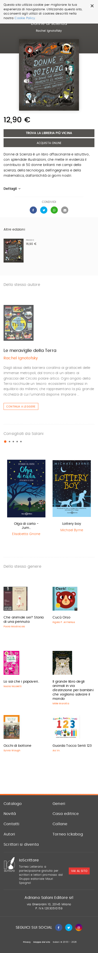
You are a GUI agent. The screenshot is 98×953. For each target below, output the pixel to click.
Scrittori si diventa (21, 844)
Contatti (12, 824)
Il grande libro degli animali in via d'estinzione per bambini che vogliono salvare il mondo (73, 690)
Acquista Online (49, 143)
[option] (26, 499)
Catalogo (13, 804)
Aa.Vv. (56, 750)
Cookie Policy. (25, 18)
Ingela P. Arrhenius (64, 622)
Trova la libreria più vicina (49, 133)
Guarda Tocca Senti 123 (72, 745)
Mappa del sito (41, 942)
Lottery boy (71, 523)
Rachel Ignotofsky (49, 30)
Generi (59, 804)
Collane (60, 824)
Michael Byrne (71, 530)
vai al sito (79, 871)
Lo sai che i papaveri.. (21, 681)
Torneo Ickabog (68, 834)
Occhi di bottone (17, 745)
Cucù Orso (61, 617)
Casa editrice (66, 814)
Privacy (27, 942)
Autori (9, 834)
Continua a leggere (21, 406)
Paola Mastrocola (14, 626)
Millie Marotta (61, 703)
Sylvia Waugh (12, 750)
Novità (10, 814)
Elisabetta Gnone (26, 534)
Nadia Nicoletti (12, 686)
